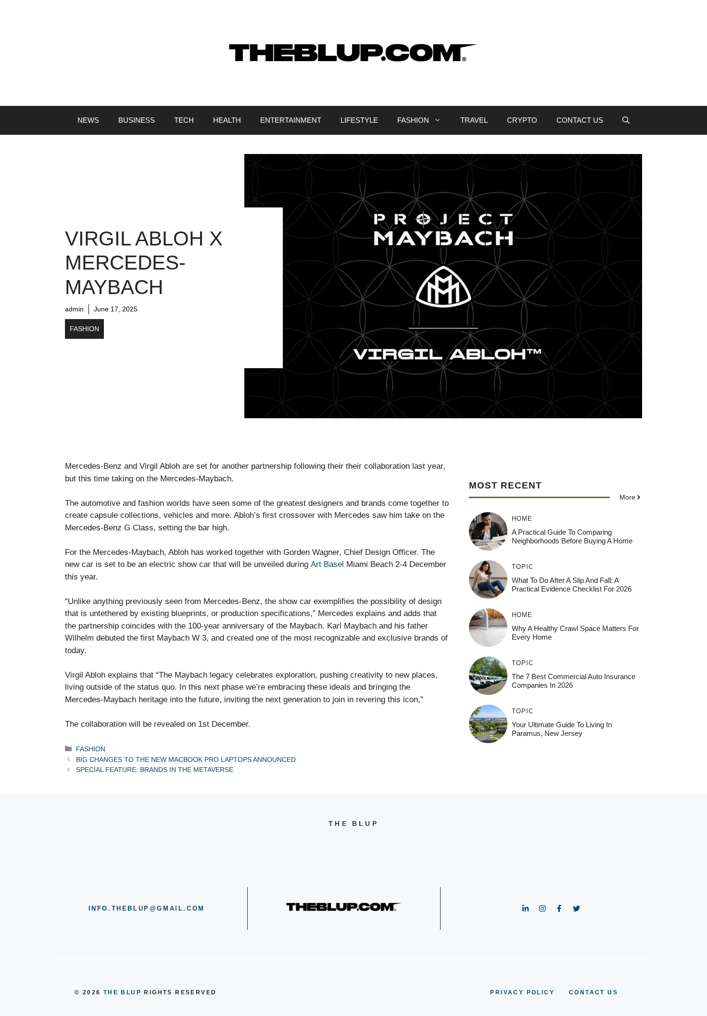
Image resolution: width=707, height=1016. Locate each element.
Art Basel (327, 564)
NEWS (88, 120)
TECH (184, 120)
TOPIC (522, 567)
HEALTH (227, 120)
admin (74, 309)
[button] (626, 120)
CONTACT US (579, 120)
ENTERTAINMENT (290, 120)
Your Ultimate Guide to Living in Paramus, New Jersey (562, 728)
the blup (122, 992)
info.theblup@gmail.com (146, 908)
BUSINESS (136, 120)
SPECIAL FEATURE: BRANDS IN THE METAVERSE (154, 769)
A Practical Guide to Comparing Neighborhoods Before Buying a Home (572, 536)
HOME (522, 518)
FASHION (413, 120)
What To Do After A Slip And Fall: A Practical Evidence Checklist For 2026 (571, 584)
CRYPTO (522, 120)
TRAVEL (474, 120)
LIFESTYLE (359, 120)
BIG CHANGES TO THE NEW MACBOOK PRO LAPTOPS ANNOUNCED (186, 759)
